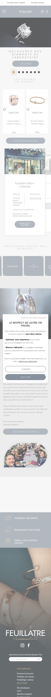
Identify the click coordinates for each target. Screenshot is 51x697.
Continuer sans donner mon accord (33, 317)
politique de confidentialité (28, 361)
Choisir (25, 369)
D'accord (25, 377)
